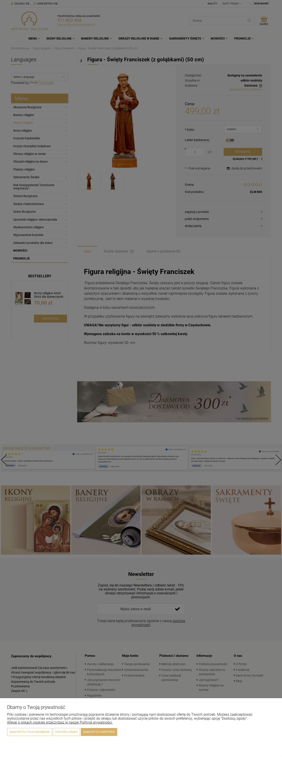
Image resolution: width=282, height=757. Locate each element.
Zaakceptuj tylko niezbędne (29, 731)
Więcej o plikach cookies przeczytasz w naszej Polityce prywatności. (60, 722)
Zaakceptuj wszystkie (99, 731)
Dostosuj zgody (66, 731)
